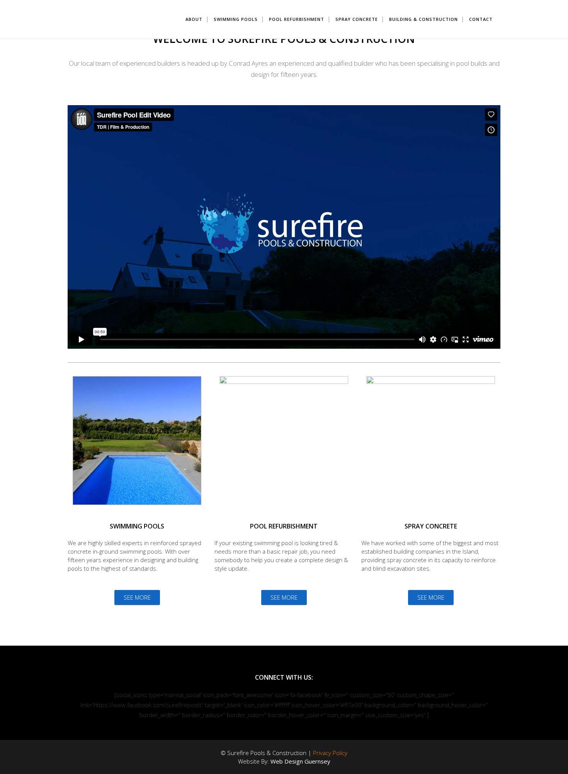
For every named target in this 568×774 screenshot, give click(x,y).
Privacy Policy (330, 753)
